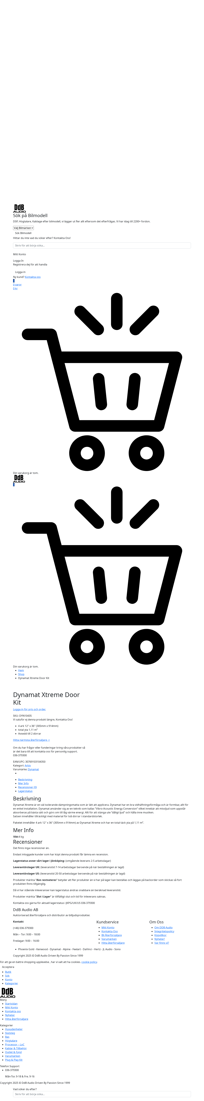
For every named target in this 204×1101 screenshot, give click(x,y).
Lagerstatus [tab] (25, 791)
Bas (7, 1037)
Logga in (20, 272)
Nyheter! (159, 939)
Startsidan (11, 1003)
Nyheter (10, 1015)
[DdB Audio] (19, 208)
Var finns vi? (161, 943)
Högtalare (11, 1040)
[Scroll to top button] (197, 1094)
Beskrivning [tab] (25, 779)
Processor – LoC (14, 1044)
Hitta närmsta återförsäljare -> (31, 740)
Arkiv (28, 765)
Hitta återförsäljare (113, 943)
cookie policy (89, 962)
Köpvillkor (160, 935)
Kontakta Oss (110, 931)
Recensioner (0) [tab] (27, 787)
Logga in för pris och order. (29, 709)
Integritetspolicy (164, 931)
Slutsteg (10, 1033)
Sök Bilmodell (23, 233)
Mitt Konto (108, 927)
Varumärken (109, 939)
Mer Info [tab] (23, 783)
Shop (21, 674)
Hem (21, 670)
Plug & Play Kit (13, 1060)
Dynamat (33, 769)
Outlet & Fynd (13, 1052)
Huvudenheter (14, 1029)
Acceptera (8, 967)
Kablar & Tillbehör (16, 1048)
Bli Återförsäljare (112, 935)
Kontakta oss (33, 277)
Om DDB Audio (163, 927)
